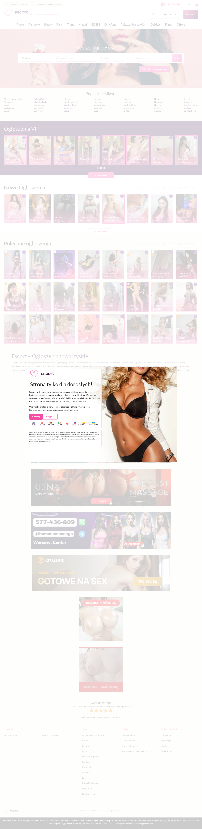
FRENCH (42, 425)
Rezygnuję (50, 417)
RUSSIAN (75, 425)
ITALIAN (59, 425)
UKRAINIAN (93, 425)
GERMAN (51, 425)
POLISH (67, 425)
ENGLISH (33, 425)
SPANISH (83, 425)
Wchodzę (36, 417)
